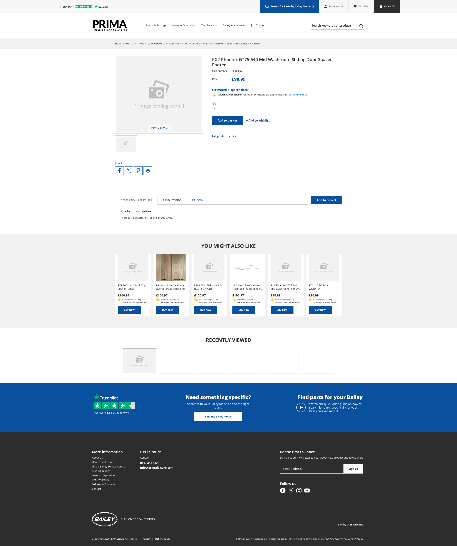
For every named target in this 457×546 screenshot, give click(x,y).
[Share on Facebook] (119, 170)
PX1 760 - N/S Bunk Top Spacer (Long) (132, 287)
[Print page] (148, 170)
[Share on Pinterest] (138, 170)
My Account (336, 6)
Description (136, 200)
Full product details (224, 136)
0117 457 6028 (149, 463)
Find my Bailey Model (218, 416)
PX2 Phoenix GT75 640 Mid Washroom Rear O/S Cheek (285, 287)
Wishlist (363, 6)
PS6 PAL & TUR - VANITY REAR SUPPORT (208, 287)
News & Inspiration (103, 475)
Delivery (197, 200)
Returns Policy (100, 480)
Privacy (146, 539)
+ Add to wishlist (258, 120)
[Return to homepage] (110, 25)
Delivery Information (104, 484)
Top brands (209, 25)
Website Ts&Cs (162, 539)
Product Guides (101, 471)
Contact (96, 488)
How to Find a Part (103, 462)
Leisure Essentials (184, 25)
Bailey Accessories (234, 25)
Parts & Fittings (156, 25)
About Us (97, 457)
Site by (350, 524)
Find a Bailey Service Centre (108, 466)
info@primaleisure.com (157, 467)
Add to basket (227, 120)
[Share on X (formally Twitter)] (129, 170)
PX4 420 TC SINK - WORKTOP (319, 287)
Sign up (353, 468)
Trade (260, 25)
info (172, 200)
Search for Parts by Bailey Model (288, 7)
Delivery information (298, 95)
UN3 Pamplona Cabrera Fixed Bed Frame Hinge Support (246, 287)
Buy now (129, 309)
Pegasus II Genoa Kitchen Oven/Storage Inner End (171, 287)
